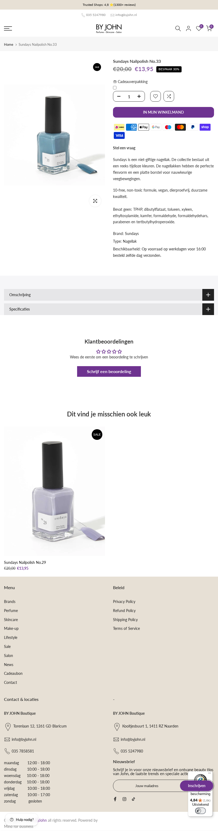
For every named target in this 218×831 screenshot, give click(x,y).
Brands (9, 601)
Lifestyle (10, 637)
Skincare (11, 619)
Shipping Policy (125, 619)
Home (8, 44)
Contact (10, 682)
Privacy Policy (124, 601)
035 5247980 (96, 15)
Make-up (11, 628)
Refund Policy (124, 610)
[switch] (200, 811)
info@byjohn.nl (126, 15)
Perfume (11, 610)
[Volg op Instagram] (124, 799)
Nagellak (130, 241)
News (8, 664)
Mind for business (18, 826)
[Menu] (209, 774)
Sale (7, 646)
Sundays (132, 233)
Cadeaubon (13, 673)
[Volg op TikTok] (133, 799)
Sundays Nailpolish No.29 (25, 562)
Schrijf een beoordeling (109, 371)
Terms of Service (126, 628)
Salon (8, 655)
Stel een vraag (124, 148)
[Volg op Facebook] (115, 799)
